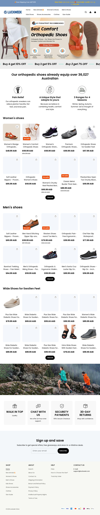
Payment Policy (33, 487)
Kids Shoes (30, 14)
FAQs (52, 469)
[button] (86, 12)
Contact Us (32, 476)
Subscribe (63, 451)
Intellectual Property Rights (37, 495)
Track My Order (56, 476)
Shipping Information (35, 480)
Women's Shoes (53, 10)
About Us (31, 473)
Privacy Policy (33, 491)
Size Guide (66, 14)
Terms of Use (32, 498)
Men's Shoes (66, 10)
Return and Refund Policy (37, 484)
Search (30, 469)
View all (50, 197)
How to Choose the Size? (59, 473)
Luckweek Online (14, 509)
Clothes (56, 14)
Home (28, 10)
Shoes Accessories (44, 14)
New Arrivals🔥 (38, 10)
